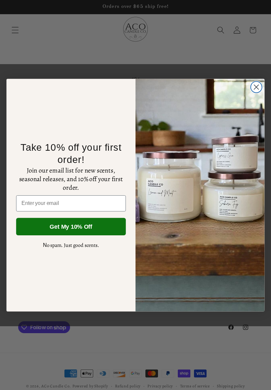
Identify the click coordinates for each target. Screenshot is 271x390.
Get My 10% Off (71, 226)
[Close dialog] (256, 87)
